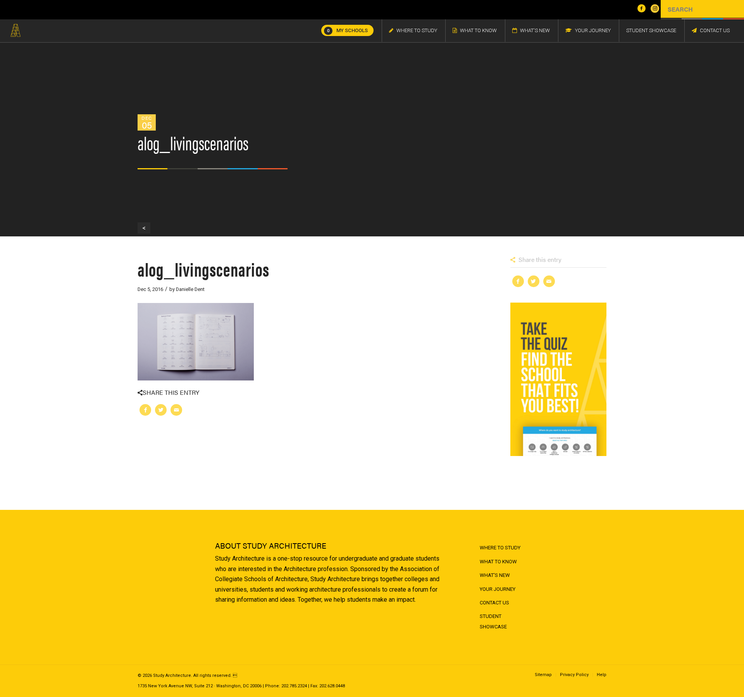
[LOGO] (15, 30)
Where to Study (500, 548)
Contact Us (494, 603)
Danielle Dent (190, 289)
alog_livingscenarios (203, 268)
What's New (495, 575)
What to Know (498, 561)
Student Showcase (493, 621)
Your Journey (497, 589)
